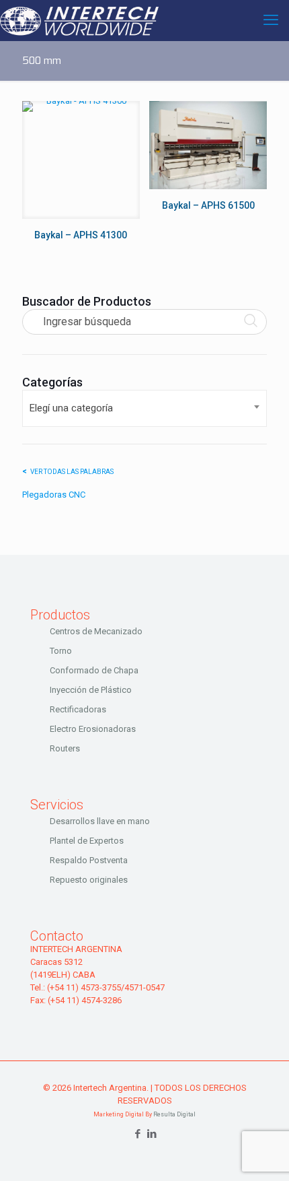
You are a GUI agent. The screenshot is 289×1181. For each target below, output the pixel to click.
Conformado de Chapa (94, 670)
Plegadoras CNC (53, 495)
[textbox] (144, 408)
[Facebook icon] (137, 1134)
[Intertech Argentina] (79, 20)
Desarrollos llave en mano (100, 821)
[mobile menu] (270, 20)
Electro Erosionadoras (93, 729)
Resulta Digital (174, 1114)
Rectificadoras (78, 709)
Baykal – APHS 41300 (80, 235)
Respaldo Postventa (89, 860)
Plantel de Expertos (87, 841)
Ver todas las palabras (72, 471)
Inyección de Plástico (91, 690)
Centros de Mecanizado (96, 631)
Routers (65, 748)
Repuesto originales (89, 880)
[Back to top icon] (261, 1153)
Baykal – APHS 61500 (208, 205)
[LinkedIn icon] (152, 1134)
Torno (61, 651)
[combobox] (144, 408)
